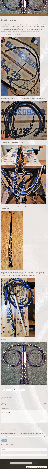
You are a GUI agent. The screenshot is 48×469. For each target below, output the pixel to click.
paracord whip (12, 398)
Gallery (12, 14)
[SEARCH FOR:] (24, 449)
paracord (7, 398)
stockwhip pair (22, 398)
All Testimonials (37, 14)
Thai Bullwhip (4, 404)
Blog (17, 14)
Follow (4, 440)
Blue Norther (44, 404)
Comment (43, 420)
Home (8, 14)
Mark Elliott (15, 17)
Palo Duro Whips (24, 12)
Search (35, 463)
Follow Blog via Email (9, 430)
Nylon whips (8, 397)
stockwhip (17, 398)
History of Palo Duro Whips (26, 14)
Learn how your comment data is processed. (32, 425)
